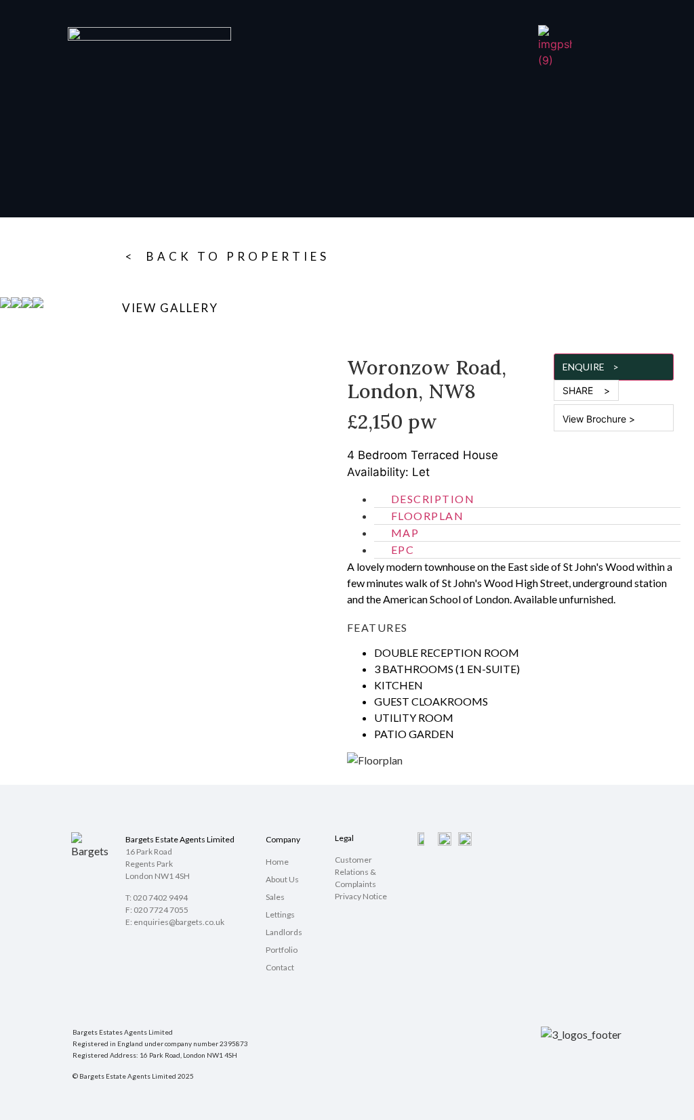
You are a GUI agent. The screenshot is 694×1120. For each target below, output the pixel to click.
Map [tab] (405, 532)
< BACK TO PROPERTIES (227, 256)
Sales (275, 897)
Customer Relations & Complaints (355, 872)
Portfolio (282, 950)
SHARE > (586, 390)
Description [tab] (433, 498)
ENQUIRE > (591, 366)
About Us (282, 879)
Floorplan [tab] (427, 515)
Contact (280, 967)
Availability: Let (388, 472)
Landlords (285, 932)
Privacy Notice (361, 896)
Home (277, 862)
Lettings (280, 914)
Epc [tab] (403, 549)
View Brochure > (599, 419)
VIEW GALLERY (170, 308)
